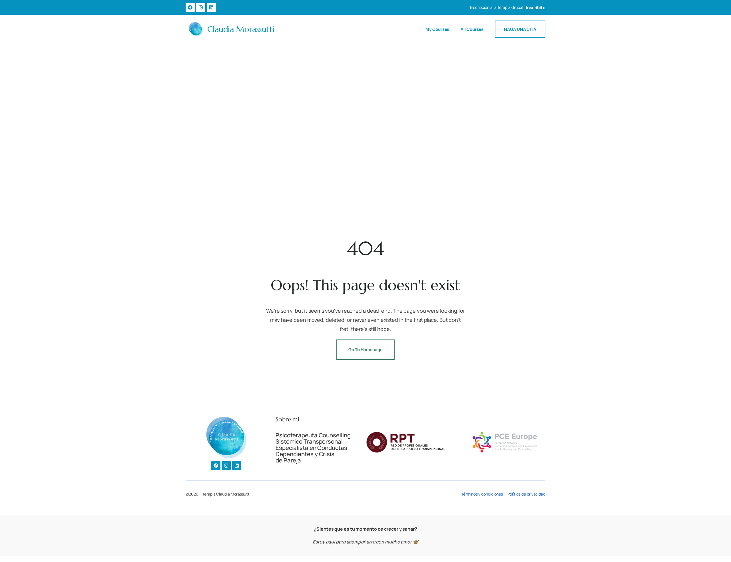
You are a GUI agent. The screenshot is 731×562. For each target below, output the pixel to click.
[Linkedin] (211, 7)
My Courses (437, 29)
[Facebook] (190, 7)
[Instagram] (200, 7)
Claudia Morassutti (240, 29)
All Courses (472, 29)
